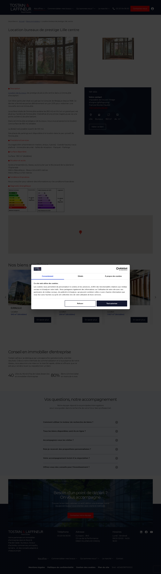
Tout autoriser (111, 303)
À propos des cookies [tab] (113, 276)
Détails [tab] (80, 276)
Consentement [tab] (47, 276)
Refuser (80, 303)
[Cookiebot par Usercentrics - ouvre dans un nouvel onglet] (117, 269)
